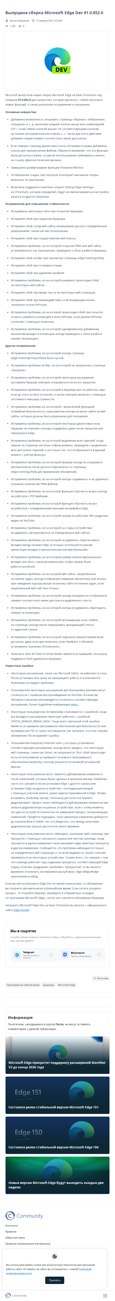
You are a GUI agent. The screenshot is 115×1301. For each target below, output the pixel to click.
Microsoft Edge (66, 985)
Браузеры (48, 985)
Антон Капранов (19, 20)
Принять (54, 1280)
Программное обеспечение (23, 985)
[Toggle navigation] (105, 1295)
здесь (74, 704)
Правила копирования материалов (27, 1243)
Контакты (11, 1225)
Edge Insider (21, 910)
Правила (10, 1231)
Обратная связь (15, 1237)
